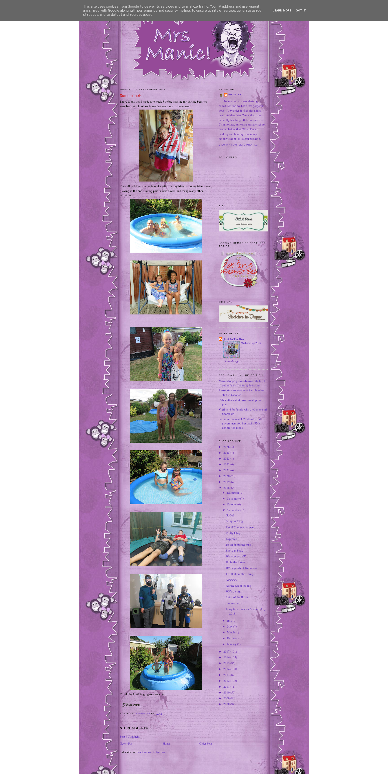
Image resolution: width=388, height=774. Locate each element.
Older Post (205, 743)
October (232, 504)
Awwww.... (232, 580)
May (230, 626)
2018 (226, 488)
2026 (226, 447)
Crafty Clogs (233, 533)
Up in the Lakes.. (236, 562)
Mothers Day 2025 (251, 343)
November (233, 498)
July (230, 621)
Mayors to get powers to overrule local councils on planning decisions (242, 383)
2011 (226, 686)
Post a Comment (130, 736)
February (232, 638)
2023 (226, 458)
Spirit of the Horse (237, 597)
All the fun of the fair (238, 585)
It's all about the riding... (240, 574)
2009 (226, 698)
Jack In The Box (233, 339)
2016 (226, 657)
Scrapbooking (234, 521)
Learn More (282, 10)
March (231, 632)
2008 (226, 704)
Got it (301, 10)
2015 (226, 663)
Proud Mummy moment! (241, 527)
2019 (226, 482)
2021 (226, 470)
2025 (226, 453)
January (232, 644)
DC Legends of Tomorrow (241, 568)
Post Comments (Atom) (151, 752)
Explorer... (232, 539)
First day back (234, 550)
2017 (226, 651)
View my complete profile (238, 145)
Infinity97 (235, 94)
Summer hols (234, 603)
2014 (226, 669)
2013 (226, 675)
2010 (226, 692)
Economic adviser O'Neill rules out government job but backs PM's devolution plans (240, 423)
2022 (226, 464)
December (233, 493)
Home (166, 743)
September (233, 510)
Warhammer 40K (236, 556)
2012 (226, 681)
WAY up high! (234, 591)
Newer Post (126, 743)
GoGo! (230, 515)
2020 (226, 476)
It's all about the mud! (239, 545)
